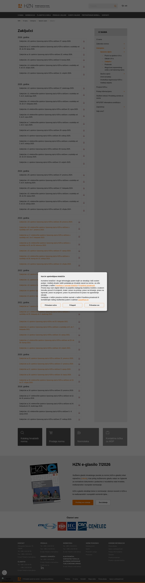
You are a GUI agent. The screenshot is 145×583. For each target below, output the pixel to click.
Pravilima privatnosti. (87, 285)
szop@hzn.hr (83, 300)
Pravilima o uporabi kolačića (66, 285)
